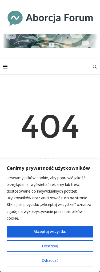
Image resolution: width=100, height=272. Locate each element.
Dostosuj (50, 245)
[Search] (94, 66)
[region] (50, 215)
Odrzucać (50, 260)
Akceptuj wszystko (50, 231)
